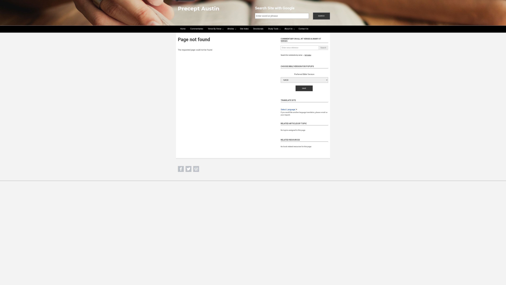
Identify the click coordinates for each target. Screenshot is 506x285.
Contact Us (303, 29)
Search (321, 16)
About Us (288, 29)
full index (308, 55)
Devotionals (258, 29)
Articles (230, 29)
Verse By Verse (214, 29)
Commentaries (196, 29)
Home (183, 29)
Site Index (244, 29)
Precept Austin (198, 8)
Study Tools (273, 29)
